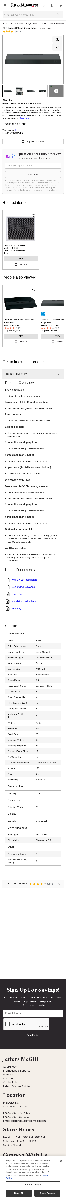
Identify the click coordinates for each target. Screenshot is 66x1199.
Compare (23, 264)
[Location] (44, 5)
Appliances (7, 23)
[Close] (61, 1160)
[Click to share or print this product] (57, 39)
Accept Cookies (47, 1193)
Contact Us (10, 1082)
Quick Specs (18, 594)
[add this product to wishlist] (57, 47)
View (21, 259)
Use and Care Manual (23, 587)
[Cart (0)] (61, 5)
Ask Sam (33, 174)
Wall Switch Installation (24, 579)
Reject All (18, 1193)
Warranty (16, 608)
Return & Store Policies (16, 1086)
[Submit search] (58, 15)
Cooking (19, 23)
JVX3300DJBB (16, 133)
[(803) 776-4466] (52, 5)
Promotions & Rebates (16, 1070)
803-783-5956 (20, 1117)
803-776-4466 (21, 1113)
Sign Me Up (33, 1035)
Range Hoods (32, 23)
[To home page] (24, 5)
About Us (8, 1078)
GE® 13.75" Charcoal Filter (15, 245)
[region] (33, 1177)
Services (8, 1074)
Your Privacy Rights (33, 1184)
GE (15, 130)
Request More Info (35, 141)
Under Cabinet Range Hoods (53, 23)
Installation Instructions (24, 601)
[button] (5, 5)
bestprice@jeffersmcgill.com (28, 1121)
